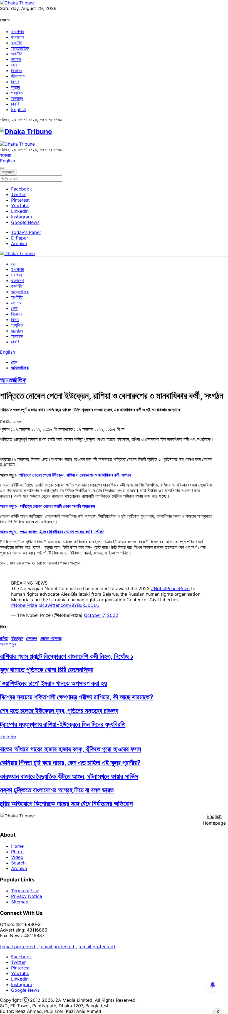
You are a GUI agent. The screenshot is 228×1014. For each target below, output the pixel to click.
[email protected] (18, 946)
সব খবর (16, 275)
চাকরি (15, 104)
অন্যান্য (17, 98)
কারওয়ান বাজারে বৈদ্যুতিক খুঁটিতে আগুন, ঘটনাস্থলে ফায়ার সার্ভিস (69, 776)
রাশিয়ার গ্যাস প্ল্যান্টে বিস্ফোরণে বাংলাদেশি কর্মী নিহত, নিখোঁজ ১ (66, 656)
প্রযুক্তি (17, 93)
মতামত (16, 59)
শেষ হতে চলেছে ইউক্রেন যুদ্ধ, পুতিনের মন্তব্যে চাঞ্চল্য (59, 711)
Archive (19, 243)
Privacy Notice (26, 896)
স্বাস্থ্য (15, 87)
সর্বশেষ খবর (8, 736)
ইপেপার (5, 155)
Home (17, 846)
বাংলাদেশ (17, 37)
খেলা (14, 65)
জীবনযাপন (18, 76)
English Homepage (214, 819)
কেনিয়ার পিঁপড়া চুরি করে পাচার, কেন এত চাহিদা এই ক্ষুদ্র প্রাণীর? (70, 763)
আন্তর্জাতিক (20, 48)
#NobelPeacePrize (170, 588)
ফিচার (15, 81)
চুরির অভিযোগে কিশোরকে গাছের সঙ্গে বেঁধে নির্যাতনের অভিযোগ (66, 804)
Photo (17, 851)
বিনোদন (16, 70)
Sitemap (19, 902)
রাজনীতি (17, 42)
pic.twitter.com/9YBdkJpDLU (69, 605)
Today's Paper (26, 232)
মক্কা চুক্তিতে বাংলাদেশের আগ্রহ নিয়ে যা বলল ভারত (57, 790)
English (18, 109)
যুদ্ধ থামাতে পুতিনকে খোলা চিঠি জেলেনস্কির (46, 670)
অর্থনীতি (17, 54)
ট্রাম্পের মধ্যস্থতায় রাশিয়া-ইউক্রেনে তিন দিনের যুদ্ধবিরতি (62, 724)
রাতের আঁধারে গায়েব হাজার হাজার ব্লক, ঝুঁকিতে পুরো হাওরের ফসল (70, 749)
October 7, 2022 (101, 615)
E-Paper (19, 238)
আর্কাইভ (17, 336)
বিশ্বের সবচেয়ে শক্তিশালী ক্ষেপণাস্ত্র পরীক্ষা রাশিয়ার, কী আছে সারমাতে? (76, 697)
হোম (14, 264)
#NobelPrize (24, 605)
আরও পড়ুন (8, 644)
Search (18, 863)
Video (17, 857)
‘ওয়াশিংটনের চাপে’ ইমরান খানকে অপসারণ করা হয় (53, 683)
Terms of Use (25, 890)
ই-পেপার (17, 31)
